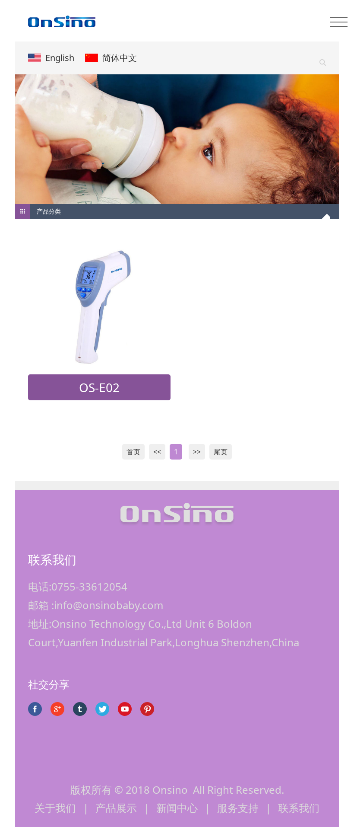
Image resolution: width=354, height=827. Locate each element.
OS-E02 (99, 387)
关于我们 (55, 808)
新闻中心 (177, 808)
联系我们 (298, 808)
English (59, 58)
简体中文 (119, 58)
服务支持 (238, 808)
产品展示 (116, 808)
